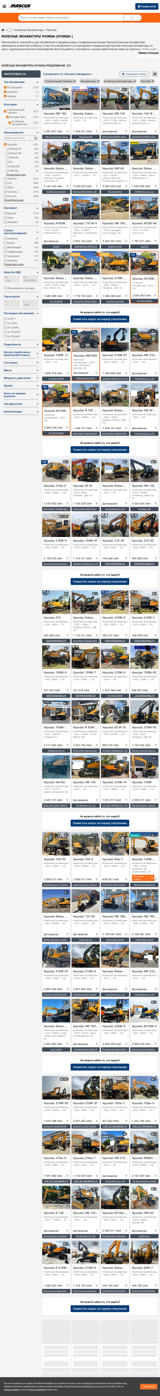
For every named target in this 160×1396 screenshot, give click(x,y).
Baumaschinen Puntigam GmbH (58, 1236)
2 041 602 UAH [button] (82, 989)
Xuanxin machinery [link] (115, 301)
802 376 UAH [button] (110, 745)
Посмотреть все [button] (16, 174)
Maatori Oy (144, 1368)
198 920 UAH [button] (140, 635)
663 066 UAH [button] (52, 635)
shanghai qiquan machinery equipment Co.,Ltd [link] (65, 884)
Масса (8, 370)
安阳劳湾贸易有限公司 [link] (115, 563)
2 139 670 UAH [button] (53, 558)
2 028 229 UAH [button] (111, 1044)
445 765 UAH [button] (110, 1285)
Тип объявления (14, 82)
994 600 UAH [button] (140, 558)
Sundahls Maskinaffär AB (85, 1049)
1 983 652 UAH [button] (53, 1285)
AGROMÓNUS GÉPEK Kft (85, 246)
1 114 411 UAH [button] (82, 558)
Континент (10, 208)
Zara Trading (56, 1049)
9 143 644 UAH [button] (141, 1362)
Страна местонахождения (15, 232)
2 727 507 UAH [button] (141, 1176)
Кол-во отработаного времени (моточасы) (17, 353)
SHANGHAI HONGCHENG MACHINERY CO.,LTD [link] (94, 301)
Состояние (11, 362)
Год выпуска (12, 296)
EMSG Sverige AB (56, 1368)
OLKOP (56, 246)
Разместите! (148, 6)
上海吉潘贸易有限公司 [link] (144, 695)
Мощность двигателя (17, 378)
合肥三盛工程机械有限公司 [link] (115, 1126)
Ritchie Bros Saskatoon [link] (144, 884)
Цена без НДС (12, 272)
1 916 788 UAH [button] (111, 690)
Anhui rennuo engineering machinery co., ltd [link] (64, 1291)
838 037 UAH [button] (140, 690)
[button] (21, 74)
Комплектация (13, 411)
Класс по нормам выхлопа (14, 395)
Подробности (12, 344)
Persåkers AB (144, 509)
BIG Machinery (115, 1368)
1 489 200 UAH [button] (53, 296)
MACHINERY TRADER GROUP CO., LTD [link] (90, 433)
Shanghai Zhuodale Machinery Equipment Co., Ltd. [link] (125, 1049)
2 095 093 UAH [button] (141, 295)
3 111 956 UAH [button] (53, 745)
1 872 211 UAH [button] (111, 800)
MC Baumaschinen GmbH (144, 1181)
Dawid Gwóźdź (85, 136)
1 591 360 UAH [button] (53, 1176)
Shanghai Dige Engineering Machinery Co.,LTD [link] (123, 1236)
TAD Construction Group (56, 136)
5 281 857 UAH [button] (53, 131)
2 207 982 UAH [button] (53, 1044)
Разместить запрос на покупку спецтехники (100, 319)
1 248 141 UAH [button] (82, 428)
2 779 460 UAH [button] (111, 1362)
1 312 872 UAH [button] (82, 1176)
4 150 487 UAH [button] (111, 934)
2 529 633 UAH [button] (82, 186)
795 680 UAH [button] (110, 558)
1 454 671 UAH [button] (82, 131)
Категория (10, 104)
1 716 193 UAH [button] (82, 296)
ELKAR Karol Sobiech (56, 191)
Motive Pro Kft (115, 246)
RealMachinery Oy (56, 750)
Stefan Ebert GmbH (115, 939)
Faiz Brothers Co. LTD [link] (144, 378)
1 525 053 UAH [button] (53, 503)
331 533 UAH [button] (52, 690)
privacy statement (37, 1389)
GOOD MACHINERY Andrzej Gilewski (119, 136)
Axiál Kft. (144, 246)
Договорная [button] (109, 131)
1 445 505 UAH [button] (141, 186)
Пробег (8, 385)
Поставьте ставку (138, 878)
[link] (56, 98)
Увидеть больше (148, 52)
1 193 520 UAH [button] (82, 503)
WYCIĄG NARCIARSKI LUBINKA (87, 191)
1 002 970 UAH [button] (53, 373)
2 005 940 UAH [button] (53, 427)
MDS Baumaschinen (85, 378)
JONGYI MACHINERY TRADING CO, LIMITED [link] (93, 509)
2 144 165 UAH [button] (53, 186)
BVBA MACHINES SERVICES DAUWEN (60, 805)
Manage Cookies (11, 1389)
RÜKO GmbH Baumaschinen (86, 750)
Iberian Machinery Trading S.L (57, 939)
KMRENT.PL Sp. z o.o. (144, 191)
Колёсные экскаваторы (29, 30)
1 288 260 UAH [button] (111, 296)
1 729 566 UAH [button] (141, 745)
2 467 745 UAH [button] (82, 745)
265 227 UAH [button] (110, 635)
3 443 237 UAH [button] (111, 241)
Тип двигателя (13, 404)
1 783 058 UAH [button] (111, 373)
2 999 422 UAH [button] (111, 186)
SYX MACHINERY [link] (144, 300)
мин (6, 277)
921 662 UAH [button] (110, 1121)
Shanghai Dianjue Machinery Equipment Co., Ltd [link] (65, 563)
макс (25, 277)
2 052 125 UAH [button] (82, 241)
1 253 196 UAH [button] (141, 1121)
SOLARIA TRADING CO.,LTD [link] (115, 378)
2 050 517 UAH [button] (141, 800)
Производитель (14, 132)
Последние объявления (19, 313)
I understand (148, 1386)
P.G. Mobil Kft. (56, 301)
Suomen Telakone (85, 1368)
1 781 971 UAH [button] (141, 241)
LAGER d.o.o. (144, 1236)
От (6, 301)
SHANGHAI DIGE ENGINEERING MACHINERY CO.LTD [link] (126, 884)
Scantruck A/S (85, 939)
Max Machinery (115, 191)
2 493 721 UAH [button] (53, 800)
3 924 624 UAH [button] (141, 503)
